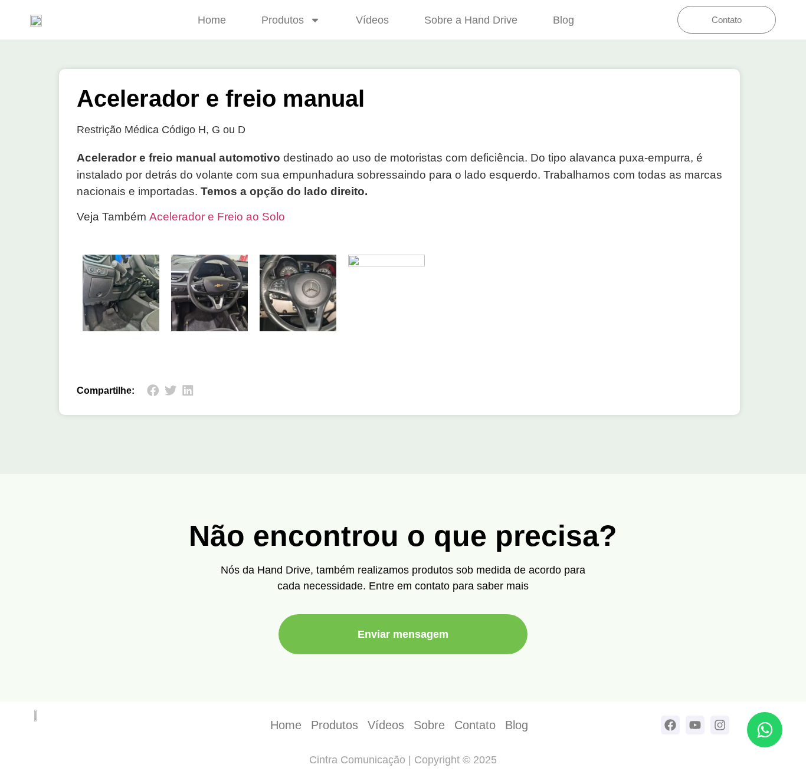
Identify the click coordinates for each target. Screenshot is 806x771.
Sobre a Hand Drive (470, 20)
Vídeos (372, 20)
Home (212, 20)
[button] (153, 390)
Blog (563, 20)
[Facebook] (670, 725)
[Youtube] (695, 725)
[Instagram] (719, 725)
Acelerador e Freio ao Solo (217, 216)
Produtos (282, 20)
